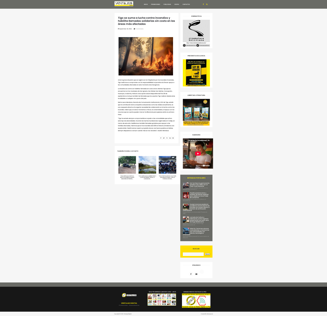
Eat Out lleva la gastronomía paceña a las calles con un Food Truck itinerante (199, 184)
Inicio (146, 4)
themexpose (210, 314)
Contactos (186, 4)
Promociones (155, 4)
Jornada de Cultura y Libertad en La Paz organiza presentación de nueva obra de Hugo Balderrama (199, 219)
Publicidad (167, 4)
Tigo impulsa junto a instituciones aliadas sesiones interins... (127, 177)
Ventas (176, 4)
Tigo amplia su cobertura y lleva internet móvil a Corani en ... (147, 177)
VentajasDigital (127, 314)
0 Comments (139, 29)
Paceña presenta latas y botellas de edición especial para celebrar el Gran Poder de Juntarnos (199, 195)
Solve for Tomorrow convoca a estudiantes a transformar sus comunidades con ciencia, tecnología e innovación (196, 232)
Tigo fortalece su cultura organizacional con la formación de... (167, 177)
